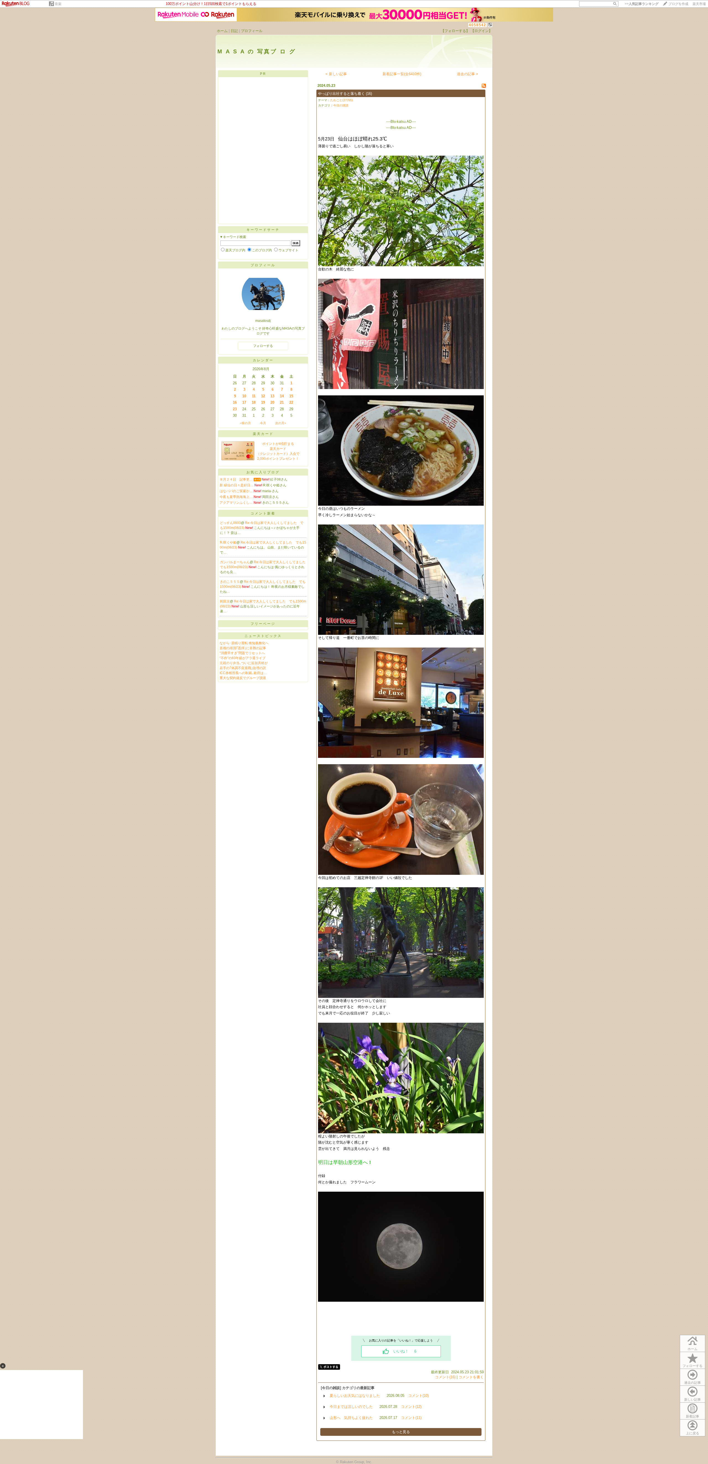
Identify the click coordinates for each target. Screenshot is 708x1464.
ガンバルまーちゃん (235, 562)
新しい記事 (692, 1400)
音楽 (58, 4)
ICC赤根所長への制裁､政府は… (243, 673)
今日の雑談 (340, 105)
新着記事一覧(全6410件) (401, 74)
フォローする (692, 1366)
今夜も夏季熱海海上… (236, 497)
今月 (263, 423)
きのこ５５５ (230, 582)
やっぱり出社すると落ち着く (341, 94)
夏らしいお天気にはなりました (355, 1395)
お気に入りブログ (263, 472)
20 (272, 402)
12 (263, 396)
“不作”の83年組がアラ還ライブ (243, 658)
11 (254, 396)
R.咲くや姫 (228, 542)
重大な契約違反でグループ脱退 (243, 678)
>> (641, 4)
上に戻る (692, 1433)
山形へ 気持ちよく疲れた (351, 1418)
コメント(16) (445, 1377)
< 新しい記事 (336, 74)
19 (263, 402)
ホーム (222, 31)
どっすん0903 (230, 523)
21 (282, 402)
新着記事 (692, 1416)
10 (244, 396)
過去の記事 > (467, 74)
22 (291, 402)
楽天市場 (699, 4)
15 (291, 396)
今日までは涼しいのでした (351, 1407)
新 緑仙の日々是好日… (237, 485)
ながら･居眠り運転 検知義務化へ (244, 643)
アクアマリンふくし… (236, 503)
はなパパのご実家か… (236, 491)
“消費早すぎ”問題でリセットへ (242, 653)
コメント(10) (418, 1395)
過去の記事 (692, 1383)
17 (244, 402)
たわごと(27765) (341, 100)
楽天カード (263, 434)
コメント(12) (411, 1407)
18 (254, 402)
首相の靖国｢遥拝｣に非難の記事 (243, 648)
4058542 (477, 25)
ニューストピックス (263, 636)
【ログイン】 (481, 31)
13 (272, 396)
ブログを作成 (678, 4)
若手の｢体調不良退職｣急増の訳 (243, 668)
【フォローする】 (455, 31)
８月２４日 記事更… (236, 479)
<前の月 (245, 423)
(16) (369, 94)
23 (235, 409)
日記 (234, 31)
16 (235, 402)
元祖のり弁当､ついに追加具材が (244, 663)
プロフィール (251, 31)
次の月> (280, 423)
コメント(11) (411, 1418)
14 (282, 396)
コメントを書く (471, 1377)
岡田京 (225, 601)
